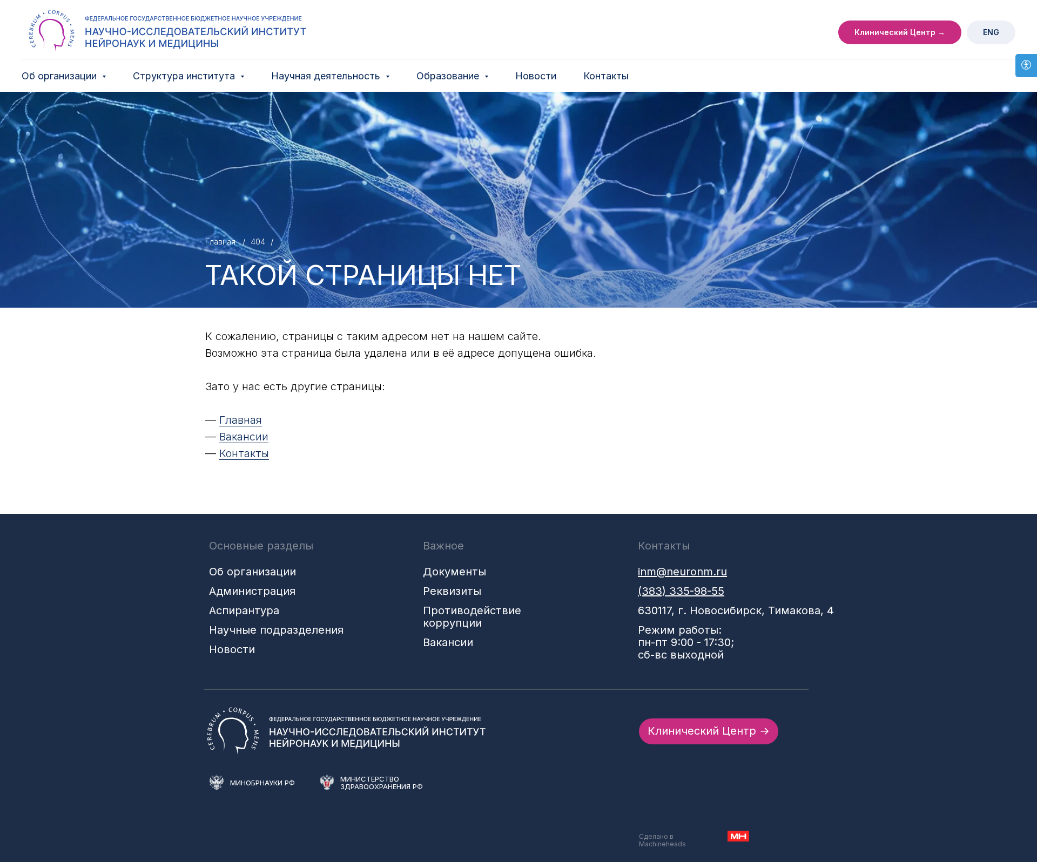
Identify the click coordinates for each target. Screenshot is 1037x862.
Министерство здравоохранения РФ (381, 783)
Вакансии (243, 436)
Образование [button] (449, 76)
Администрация (252, 591)
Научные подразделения (276, 629)
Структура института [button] (185, 76)
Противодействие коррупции (472, 616)
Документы (454, 571)
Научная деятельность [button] (327, 76)
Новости (535, 76)
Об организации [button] (60, 76)
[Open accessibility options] (1026, 65)
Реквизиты (452, 591)
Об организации (252, 571)
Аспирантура (244, 610)
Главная (220, 241)
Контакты (606, 76)
